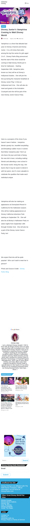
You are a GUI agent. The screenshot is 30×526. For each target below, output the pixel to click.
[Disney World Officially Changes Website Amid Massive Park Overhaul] (22, 381)
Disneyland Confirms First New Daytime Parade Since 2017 (22, 403)
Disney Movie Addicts (8, 502)
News (3, 26)
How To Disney (6, 505)
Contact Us (5, 515)
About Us (4, 517)
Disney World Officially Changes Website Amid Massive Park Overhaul (21, 387)
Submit (5, 475)
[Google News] (15, 329)
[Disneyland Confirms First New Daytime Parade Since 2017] (22, 397)
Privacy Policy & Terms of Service (13, 520)
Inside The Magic (7, 508)
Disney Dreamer (7, 506)
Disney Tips (5, 503)
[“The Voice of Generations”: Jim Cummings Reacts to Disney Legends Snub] (7, 381)
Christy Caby (5, 38)
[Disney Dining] (5, 3)
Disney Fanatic (6, 500)
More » (15, 369)
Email (3, 468)
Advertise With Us (7, 518)
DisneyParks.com (7, 491)
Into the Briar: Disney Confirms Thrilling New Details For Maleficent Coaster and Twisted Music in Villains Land (6, 405)
